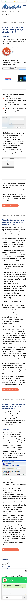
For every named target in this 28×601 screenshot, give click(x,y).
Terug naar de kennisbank (10, 205)
